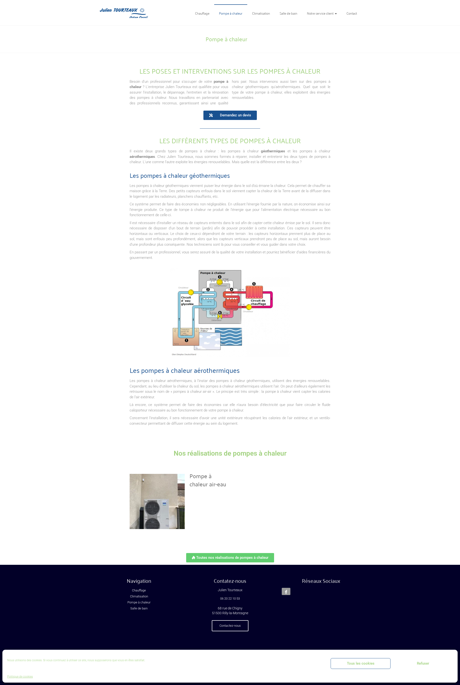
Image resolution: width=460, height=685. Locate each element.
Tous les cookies (360, 663)
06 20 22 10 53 (230, 598)
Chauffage (202, 13)
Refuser (423, 663)
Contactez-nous (230, 625)
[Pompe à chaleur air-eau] (157, 474)
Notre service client (320, 13)
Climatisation (261, 13)
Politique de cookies (20, 676)
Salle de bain (288, 13)
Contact (351, 13)
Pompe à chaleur (230, 13)
